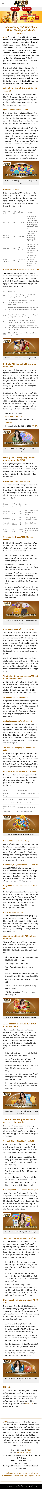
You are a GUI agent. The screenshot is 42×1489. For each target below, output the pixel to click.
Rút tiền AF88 (7, 1476)
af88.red (8, 422)
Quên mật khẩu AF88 (32, 1476)
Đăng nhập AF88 (20, 1473)
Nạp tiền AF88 (33, 1473)
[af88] (21, 3)
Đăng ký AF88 (8, 1473)
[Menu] (3, 3)
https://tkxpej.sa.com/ (13, 416)
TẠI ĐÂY (35, 426)
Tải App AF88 (18, 1476)
